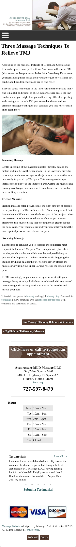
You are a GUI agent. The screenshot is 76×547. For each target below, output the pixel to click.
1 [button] (26, 485)
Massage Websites (12, 526)
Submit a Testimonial (38, 489)
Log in (44, 537)
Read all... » (60, 456)
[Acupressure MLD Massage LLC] (38, 15)
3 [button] (38, 485)
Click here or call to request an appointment (38, 351)
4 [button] (44, 485)
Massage (30, 296)
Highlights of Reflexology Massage (23, 331)
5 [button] (50, 485)
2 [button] (32, 485)
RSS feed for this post (49, 300)
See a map (38, 382)
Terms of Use (32, 529)
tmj (57, 296)
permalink (6, 300)
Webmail (33, 537)
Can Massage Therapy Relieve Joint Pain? (48, 321)
